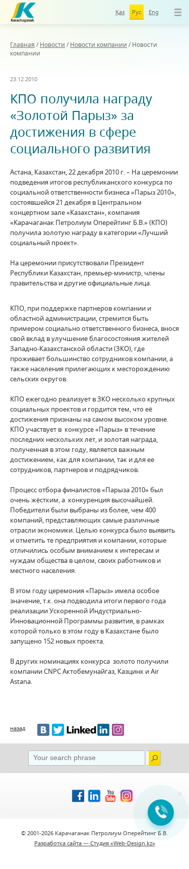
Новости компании (98, 44)
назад (17, 728)
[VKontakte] (43, 730)
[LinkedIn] (88, 730)
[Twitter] (58, 730)
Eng (154, 12)
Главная (22, 44)
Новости (52, 44)
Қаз (119, 12)
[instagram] (118, 730)
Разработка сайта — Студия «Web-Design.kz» (94, 843)
